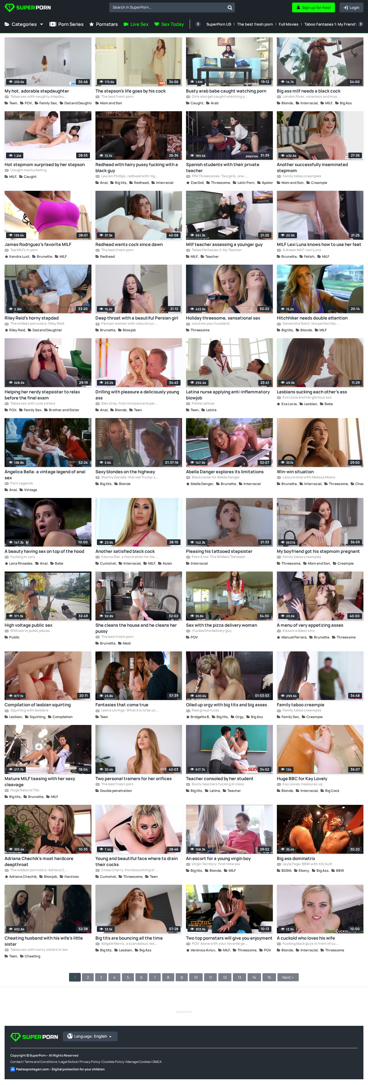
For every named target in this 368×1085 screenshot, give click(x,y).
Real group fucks (205, 711)
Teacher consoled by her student (220, 779)
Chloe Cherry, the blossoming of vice (130, 870)
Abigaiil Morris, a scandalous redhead (130, 944)
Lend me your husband (210, 324)
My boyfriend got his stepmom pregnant (318, 551)
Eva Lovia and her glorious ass (307, 398)
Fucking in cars (22, 557)
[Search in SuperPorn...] (230, 7)
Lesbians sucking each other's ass (312, 392)
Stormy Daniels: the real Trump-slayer (130, 478)
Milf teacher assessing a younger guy (224, 244)
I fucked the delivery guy (211, 631)
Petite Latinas (203, 404)
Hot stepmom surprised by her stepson (45, 164)
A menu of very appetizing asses (310, 625)
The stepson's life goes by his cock (130, 91)
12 (225, 977)
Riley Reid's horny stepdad (32, 318)
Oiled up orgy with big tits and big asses (226, 705)
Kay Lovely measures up (302, 784)
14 (254, 977)
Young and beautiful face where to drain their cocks (136, 861)
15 (269, 977)
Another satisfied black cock (125, 551)
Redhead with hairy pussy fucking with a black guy (136, 167)
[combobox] (172, 7)
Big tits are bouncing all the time (129, 938)
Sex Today (172, 24)
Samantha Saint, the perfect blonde (311, 324)
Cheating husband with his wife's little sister (44, 941)
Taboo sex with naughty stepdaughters (39, 97)
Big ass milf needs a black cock (308, 91)
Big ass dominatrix (296, 858)
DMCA (157, 1061)
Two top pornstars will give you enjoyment (229, 938)
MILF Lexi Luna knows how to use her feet (319, 244)
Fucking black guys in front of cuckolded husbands (311, 944)
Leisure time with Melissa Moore (308, 478)
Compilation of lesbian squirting (38, 705)
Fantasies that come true (121, 705)
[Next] (360, 24)
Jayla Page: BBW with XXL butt (307, 864)
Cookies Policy (113, 1061)
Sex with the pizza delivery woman (221, 625)
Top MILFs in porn (24, 250)
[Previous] (198, 24)
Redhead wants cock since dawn (129, 244)
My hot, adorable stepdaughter (37, 91)
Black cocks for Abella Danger (215, 478)
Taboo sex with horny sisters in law (39, 950)
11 (210, 977)
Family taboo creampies (301, 176)
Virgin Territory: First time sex (215, 864)
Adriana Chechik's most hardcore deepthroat (39, 861)
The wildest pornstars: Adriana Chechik (39, 870)
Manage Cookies (138, 1061)
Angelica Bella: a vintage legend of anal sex (45, 475)
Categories (24, 24)
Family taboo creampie (300, 705)
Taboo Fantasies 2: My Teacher (216, 250)
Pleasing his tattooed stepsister (219, 551)
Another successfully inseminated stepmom (312, 167)
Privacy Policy (90, 1061)
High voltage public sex (28, 625)
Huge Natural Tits (24, 790)
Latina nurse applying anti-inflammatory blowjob (228, 395)
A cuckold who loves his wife (306, 938)
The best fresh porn (255, 24)
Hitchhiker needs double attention (312, 318)
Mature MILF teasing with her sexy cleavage (40, 782)
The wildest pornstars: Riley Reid (37, 324)
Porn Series (71, 24)
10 (196, 977)
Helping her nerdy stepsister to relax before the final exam (42, 395)
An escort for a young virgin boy (218, 858)
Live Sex (140, 24)
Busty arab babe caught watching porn (226, 91)
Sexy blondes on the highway (125, 472)
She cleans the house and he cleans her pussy (136, 628)
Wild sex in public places (30, 631)
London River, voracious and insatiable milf (311, 97)
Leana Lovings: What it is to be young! (130, 711)
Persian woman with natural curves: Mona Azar (130, 324)
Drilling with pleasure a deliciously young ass (137, 395)
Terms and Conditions (40, 1061)
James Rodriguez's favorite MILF (38, 244)
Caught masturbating (28, 170)
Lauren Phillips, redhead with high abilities (130, 176)
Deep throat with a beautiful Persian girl (136, 318)
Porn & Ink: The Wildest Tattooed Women (220, 557)
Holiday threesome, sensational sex (223, 318)
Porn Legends (21, 484)
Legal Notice (68, 1061)
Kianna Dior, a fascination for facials (130, 557)
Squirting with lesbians (29, 711)
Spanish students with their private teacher (222, 167)
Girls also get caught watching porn (220, 97)
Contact (16, 1061)
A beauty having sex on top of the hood (44, 551)
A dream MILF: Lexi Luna (301, 250)
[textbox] (167, 7)
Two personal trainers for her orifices (133, 779)
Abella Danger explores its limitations (225, 472)
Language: (90, 1036)
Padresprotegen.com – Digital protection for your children (60, 1069)
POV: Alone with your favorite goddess (220, 944)
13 (239, 977)
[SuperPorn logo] (28, 8)
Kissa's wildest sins (298, 631)
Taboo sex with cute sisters (32, 404)
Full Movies (288, 24)
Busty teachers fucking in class (217, 784)
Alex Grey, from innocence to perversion (130, 404)
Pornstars (107, 24)
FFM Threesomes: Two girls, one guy (220, 176)
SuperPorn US (218, 24)
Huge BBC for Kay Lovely (302, 779)
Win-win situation (295, 472)
